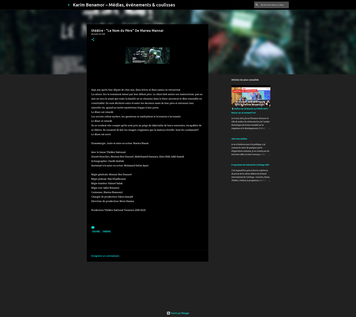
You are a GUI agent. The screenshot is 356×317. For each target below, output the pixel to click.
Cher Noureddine (239, 139)
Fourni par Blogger (179, 313)
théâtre (106, 231)
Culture (96, 231)
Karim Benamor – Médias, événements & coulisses (124, 4)
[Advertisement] (147, 285)
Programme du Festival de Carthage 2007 (250, 165)
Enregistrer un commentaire (105, 256)
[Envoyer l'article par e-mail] (93, 228)
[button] (93, 40)
